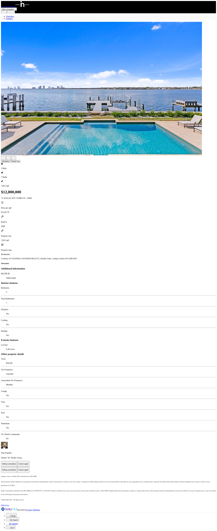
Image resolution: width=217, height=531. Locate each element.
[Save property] (8, 158)
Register (11, 12)
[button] (108, 89)
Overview (10, 16)
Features (9, 19)
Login (4, 12)
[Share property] (13, 158)
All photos (5, 161)
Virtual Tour (15, 161)
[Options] (3, 158)
